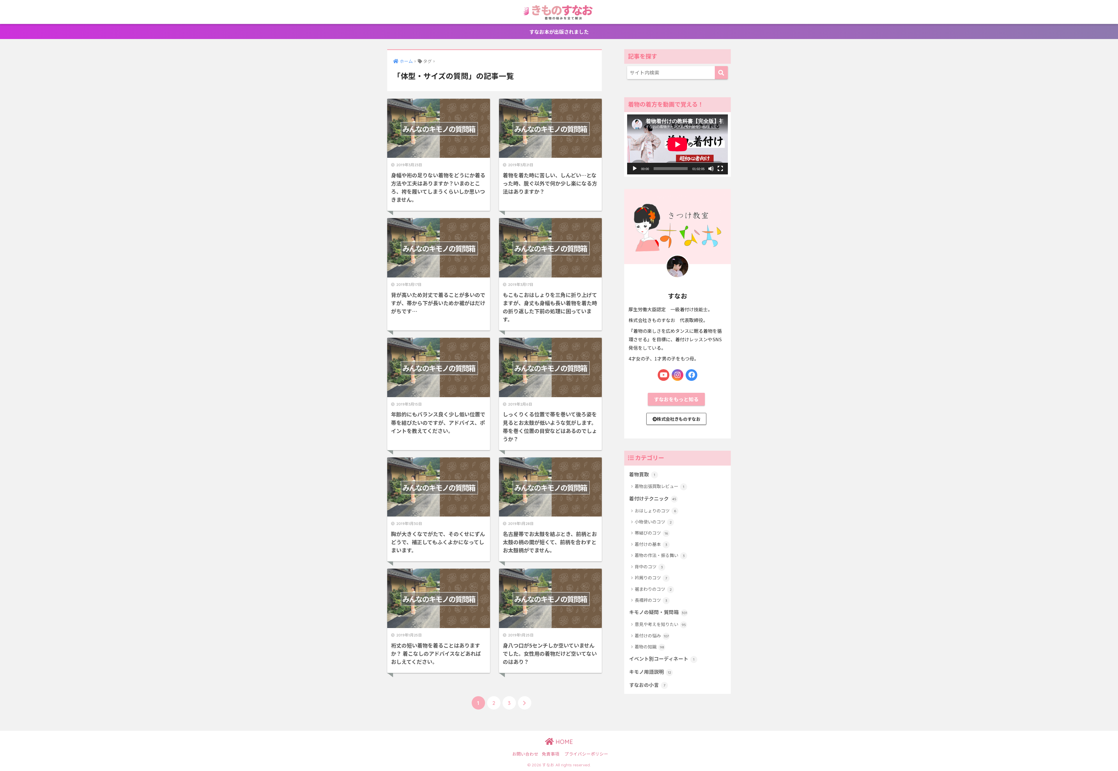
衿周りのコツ (651, 577)
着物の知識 (649, 646)
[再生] (635, 168)
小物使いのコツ (653, 522)
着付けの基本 (651, 544)
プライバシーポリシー (586, 754)
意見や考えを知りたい (660, 624)
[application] (677, 144)
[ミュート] (711, 168)
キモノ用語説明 (650, 671)
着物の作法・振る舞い (660, 555)
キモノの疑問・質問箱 (658, 612)
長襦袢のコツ (651, 600)
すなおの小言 (647, 684)
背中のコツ (649, 566)
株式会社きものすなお (678, 418)
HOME (563, 741)
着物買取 (642, 474)
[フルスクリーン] (720, 168)
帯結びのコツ (651, 533)
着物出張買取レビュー (659, 486)
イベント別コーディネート (661, 658)
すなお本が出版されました (559, 31)
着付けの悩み (652, 635)
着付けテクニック (652, 498)
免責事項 (550, 754)
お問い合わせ (525, 754)
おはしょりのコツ (655, 510)
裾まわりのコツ (653, 589)
